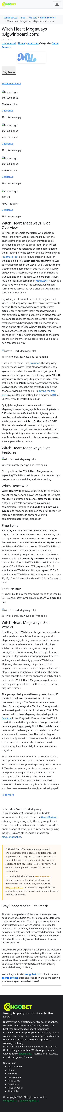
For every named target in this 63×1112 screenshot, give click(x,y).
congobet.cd (10, 17)
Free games (14, 1077)
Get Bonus (7, 110)
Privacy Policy (15, 1087)
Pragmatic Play (10, 256)
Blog (23, 17)
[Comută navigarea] (57, 4)
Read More (8, 794)
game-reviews (48, 17)
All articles (33, 43)
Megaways (42, 280)
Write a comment (11, 83)
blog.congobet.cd (11, 837)
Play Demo (9, 72)
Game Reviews (49, 817)
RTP (54, 395)
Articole (33, 17)
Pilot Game (14, 1080)
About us (13, 1073)
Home (21, 43)
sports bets (25, 1053)
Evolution (35, 363)
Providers (13, 1084)
